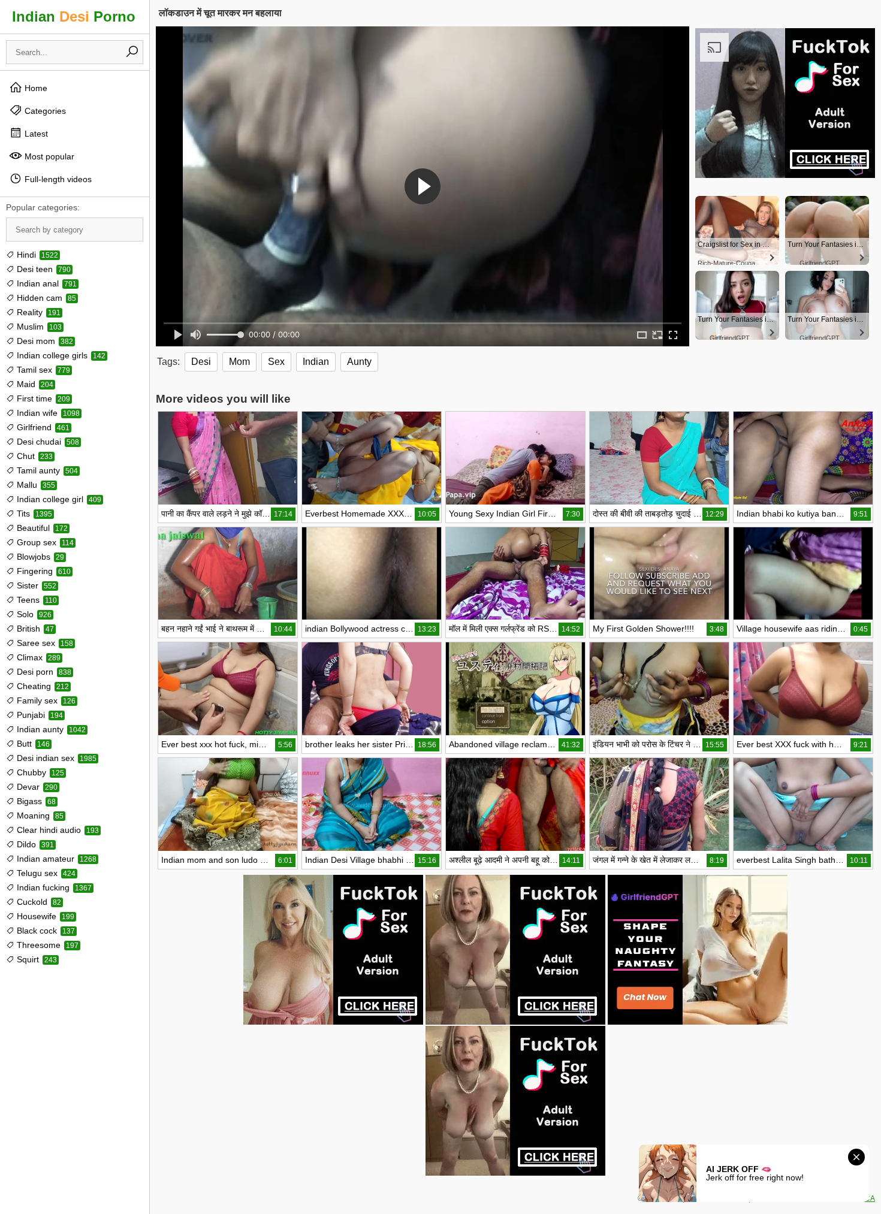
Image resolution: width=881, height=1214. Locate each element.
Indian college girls (59, 355)
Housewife (44, 916)
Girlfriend (42, 427)
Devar (36, 787)
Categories (44, 111)
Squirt (35, 959)
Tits (33, 513)
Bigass (35, 801)
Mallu (34, 485)
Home (34, 88)
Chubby (39, 772)
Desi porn (42, 672)
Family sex (45, 700)
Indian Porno (73, 16)
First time (42, 398)
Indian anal (45, 283)
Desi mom (43, 341)
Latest (35, 133)
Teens (35, 600)
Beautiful (41, 528)
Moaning (39, 815)
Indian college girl (57, 499)
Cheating (41, 686)
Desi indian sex (55, 758)
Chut (33, 456)
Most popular (48, 156)
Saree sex (43, 643)
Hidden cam (45, 298)
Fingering (42, 571)
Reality (37, 312)
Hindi (36, 254)
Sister (35, 585)
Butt (32, 743)
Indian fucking (53, 887)
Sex (276, 362)
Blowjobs (39, 556)
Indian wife (47, 413)
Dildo (34, 844)
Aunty (359, 362)
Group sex (44, 542)
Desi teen (42, 269)
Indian (316, 362)
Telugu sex (45, 873)
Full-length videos (57, 179)
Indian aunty (50, 729)
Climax (37, 657)
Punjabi (38, 715)
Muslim (38, 326)
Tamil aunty (46, 470)
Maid (33, 384)
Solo (33, 614)
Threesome (46, 945)
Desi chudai (46, 441)
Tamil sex (42, 370)
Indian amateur (55, 858)
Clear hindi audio (56, 830)
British (34, 628)
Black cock (44, 930)
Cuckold (37, 902)
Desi (201, 362)
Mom (239, 362)
